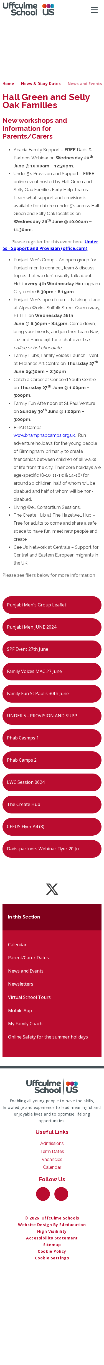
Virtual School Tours (29, 997)
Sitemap (52, 1244)
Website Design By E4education (52, 1224)
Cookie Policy (52, 1251)
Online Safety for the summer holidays (48, 1037)
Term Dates (52, 1151)
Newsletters (20, 984)
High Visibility (52, 1231)
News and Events (85, 83)
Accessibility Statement (52, 1238)
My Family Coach (25, 1023)
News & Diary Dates (41, 83)
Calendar (17, 945)
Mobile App (20, 1010)
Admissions (52, 1143)
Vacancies (52, 1159)
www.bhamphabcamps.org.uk (44, 435)
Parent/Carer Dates (28, 958)
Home (8, 83)
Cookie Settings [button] (52, 1258)
